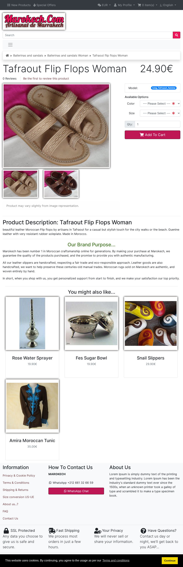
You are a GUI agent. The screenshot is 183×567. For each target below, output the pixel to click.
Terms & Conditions (16, 482)
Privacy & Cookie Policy (19, 475)
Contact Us (10, 518)
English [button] (167, 5)
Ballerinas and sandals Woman (67, 55)
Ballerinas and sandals (28, 55)
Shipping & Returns (15, 490)
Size (132, 113)
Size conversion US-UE (18, 497)
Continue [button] (169, 560)
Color (131, 103)
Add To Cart (154, 135)
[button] (104, 5)
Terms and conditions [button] (115, 560)
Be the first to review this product (46, 78)
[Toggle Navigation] (10, 44)
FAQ (5, 511)
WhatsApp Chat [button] (77, 491)
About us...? (10, 504)
